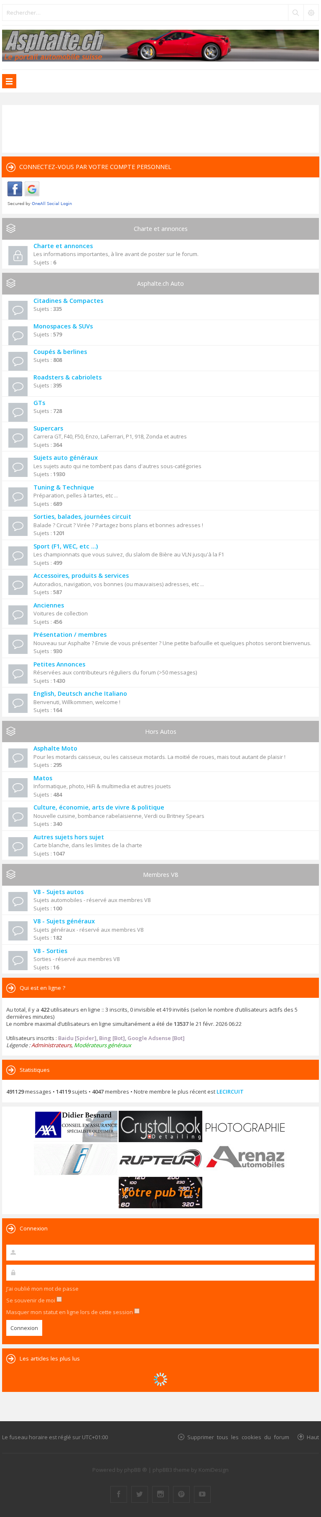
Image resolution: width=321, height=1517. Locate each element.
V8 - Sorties (50, 951)
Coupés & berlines (60, 352)
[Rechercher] (295, 12)
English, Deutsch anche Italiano (80, 693)
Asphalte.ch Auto (160, 283)
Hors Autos (160, 731)
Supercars (48, 428)
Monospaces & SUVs (63, 326)
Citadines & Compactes (68, 301)
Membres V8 (160, 875)
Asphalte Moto (55, 748)
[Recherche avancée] (310, 12)
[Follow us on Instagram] (160, 1494)
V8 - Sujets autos (58, 892)
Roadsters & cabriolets (67, 377)
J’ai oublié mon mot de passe (42, 1288)
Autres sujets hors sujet (68, 837)
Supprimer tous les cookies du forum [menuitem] (238, 1437)
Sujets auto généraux (65, 457)
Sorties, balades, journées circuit (82, 516)
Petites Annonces (59, 664)
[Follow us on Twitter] (139, 1494)
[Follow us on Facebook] (118, 1494)
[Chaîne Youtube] (202, 1494)
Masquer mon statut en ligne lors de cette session (70, 1312)
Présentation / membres (70, 634)
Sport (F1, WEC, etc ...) (65, 546)
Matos (42, 778)
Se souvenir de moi (31, 1300)
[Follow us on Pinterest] (181, 1494)
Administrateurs (51, 1045)
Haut (313, 1437)
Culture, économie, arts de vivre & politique (98, 807)
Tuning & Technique (63, 487)
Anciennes (48, 605)
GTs (39, 403)
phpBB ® (135, 1469)
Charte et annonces (161, 229)
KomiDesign (214, 1469)
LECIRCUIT (230, 1091)
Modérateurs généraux (102, 1045)
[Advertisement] (160, 128)
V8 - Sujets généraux (64, 921)
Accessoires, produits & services (81, 575)
